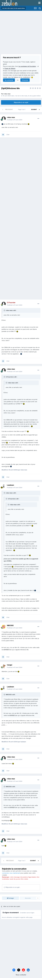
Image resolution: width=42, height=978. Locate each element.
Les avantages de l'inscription (27, 66)
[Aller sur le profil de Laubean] (4, 486)
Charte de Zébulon (9, 68)
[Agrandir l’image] (2, 124)
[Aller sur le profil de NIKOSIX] (4, 627)
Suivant (34, 109)
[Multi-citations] (3, 134)
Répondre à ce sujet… (13, 887)
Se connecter (9, 80)
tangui (9, 665)
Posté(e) (14, 120)
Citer (7, 134)
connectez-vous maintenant (11, 873)
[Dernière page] (39, 109)
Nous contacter (21, 975)
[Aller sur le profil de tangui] (4, 666)
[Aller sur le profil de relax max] (4, 119)
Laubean (10, 485)
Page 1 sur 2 (22, 109)
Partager (11, 898)
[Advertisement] (21, 33)
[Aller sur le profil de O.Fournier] (4, 304)
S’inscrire (25, 80)
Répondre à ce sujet (21, 102)
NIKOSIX (10, 625)
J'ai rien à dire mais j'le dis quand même (28, 96)
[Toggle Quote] (5, 310)
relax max (7, 94)
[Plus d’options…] (38, 118)
